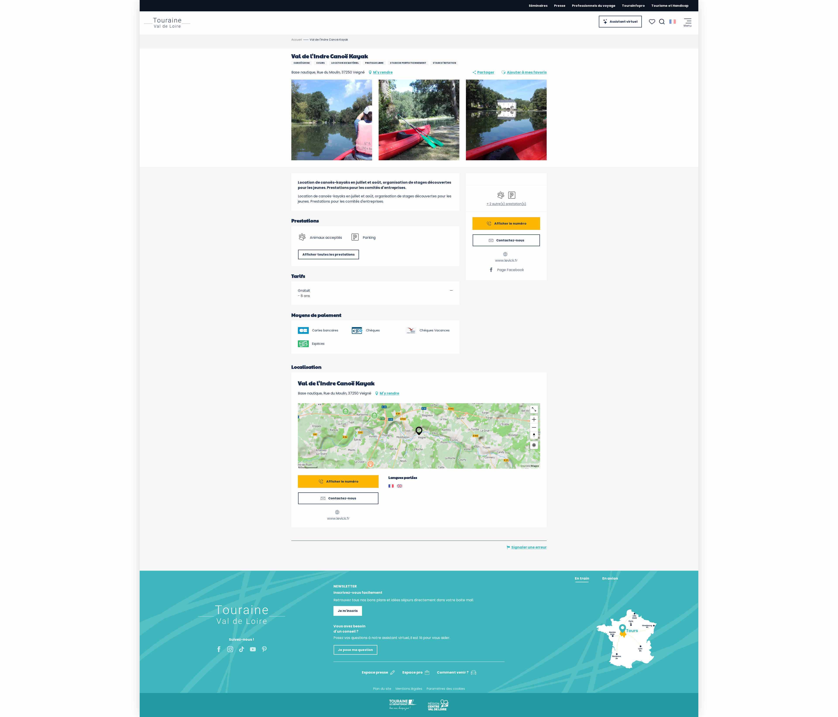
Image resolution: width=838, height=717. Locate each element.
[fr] (673, 21)
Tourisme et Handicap (670, 5)
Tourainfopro (633, 5)
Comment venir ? (453, 672)
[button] (661, 21)
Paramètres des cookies (446, 688)
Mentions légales (409, 688)
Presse (559, 5)
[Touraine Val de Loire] (167, 23)
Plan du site (382, 688)
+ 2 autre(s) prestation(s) (506, 204)
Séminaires (538, 5)
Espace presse (375, 672)
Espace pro (412, 672)
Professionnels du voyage (593, 5)
